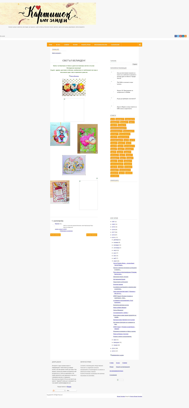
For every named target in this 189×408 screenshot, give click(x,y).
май (115, 258)
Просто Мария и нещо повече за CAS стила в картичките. (127, 107)
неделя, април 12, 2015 (61, 229)
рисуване (129, 158)
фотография (114, 170)
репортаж (128, 155)
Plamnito (57, 223)
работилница (114, 155)
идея (131, 140)
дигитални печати (124, 134)
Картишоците (114, 122)
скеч (120, 161)
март (115, 340)
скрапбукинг (127, 161)
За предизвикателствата (116, 371)
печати (119, 152)
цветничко (113, 173)
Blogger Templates (121, 396)
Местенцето (123, 122)
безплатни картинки (115, 131)
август (115, 250)
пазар (112, 152)
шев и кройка (114, 176)
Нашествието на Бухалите (120, 282)
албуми (112, 125)
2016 (113, 235)
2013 (113, 351)
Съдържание (115, 44)
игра (125, 140)
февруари (116, 342)
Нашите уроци (85, 44)
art (111, 119)
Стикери (66, 44)
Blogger (69, 386)
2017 (113, 232)
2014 (113, 348)
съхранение (127, 164)
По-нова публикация (55, 234)
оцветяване (128, 149)
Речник (75, 44)
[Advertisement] (121, 205)
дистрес (113, 137)
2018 (113, 229)
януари (116, 345)
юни (115, 255)
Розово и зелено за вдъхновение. (122, 336)
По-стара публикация (91, 234)
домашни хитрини (123, 137)
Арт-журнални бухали (119, 279)
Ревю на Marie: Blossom (119, 307)
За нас (58, 44)
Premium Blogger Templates (136, 396)
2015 (113, 237)
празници (126, 152)
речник (122, 158)
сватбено (113, 161)
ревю (121, 155)
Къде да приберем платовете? (126, 98)
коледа (112, 146)
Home (50, 44)
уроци (119, 167)
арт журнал (120, 125)
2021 (113, 221)
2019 (113, 227)
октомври (116, 245)
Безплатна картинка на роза (121, 305)
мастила (113, 149)
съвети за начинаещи (116, 164)
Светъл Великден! (118, 310)
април (115, 261)
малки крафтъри (128, 146)
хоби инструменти (124, 170)
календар (113, 143)
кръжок (119, 146)
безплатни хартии (128, 131)
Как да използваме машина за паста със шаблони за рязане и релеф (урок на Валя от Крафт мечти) (126, 75)
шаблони (128, 173)
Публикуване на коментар (66, 231)
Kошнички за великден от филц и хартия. (124, 331)
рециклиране (114, 158)
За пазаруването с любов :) (120, 313)
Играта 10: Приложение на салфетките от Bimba (125, 91)
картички (121, 143)
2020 (113, 224)
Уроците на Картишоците (123, 367)
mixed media (119, 119)
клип (128, 143)
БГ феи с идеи (129, 119)
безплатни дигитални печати (117, 128)
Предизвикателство (100, 44)
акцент (131, 122)
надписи (120, 149)
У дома (111, 363)
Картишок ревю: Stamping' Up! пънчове (124, 320)
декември (116, 240)
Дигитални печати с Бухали (120, 277)
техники (113, 167)
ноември (116, 242)
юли (115, 253)
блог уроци (113, 134)
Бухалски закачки (118, 284)
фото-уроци (127, 167)
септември (117, 248)
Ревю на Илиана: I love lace (120, 334)
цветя (121, 173)
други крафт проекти (115, 140)
